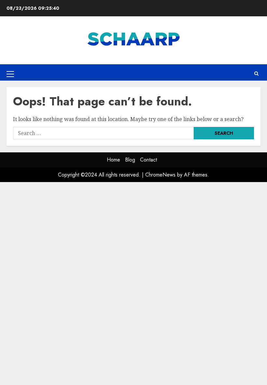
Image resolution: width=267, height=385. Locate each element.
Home (113, 159)
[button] (10, 74)
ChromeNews (160, 174)
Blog (130, 159)
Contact (148, 159)
